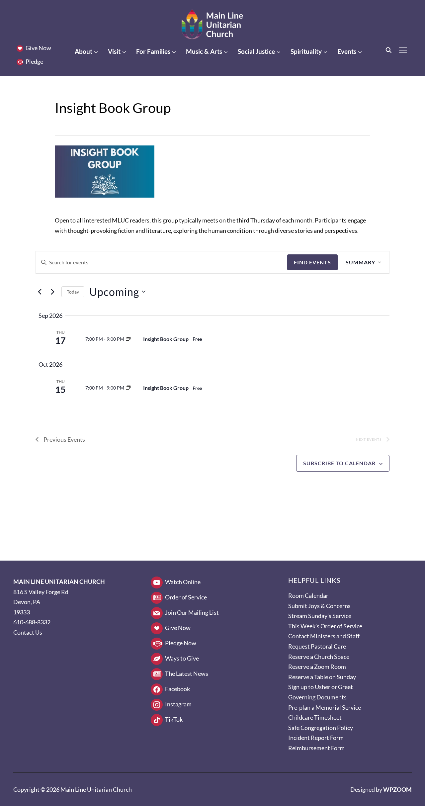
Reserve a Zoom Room (317, 666)
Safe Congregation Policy (320, 727)
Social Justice (256, 51)
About (83, 51)
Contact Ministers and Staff (324, 636)
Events (346, 51)
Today (73, 292)
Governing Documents (317, 697)
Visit (114, 51)
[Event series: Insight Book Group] (128, 339)
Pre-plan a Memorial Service (324, 707)
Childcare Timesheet (315, 717)
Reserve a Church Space (318, 656)
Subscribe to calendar (339, 463)
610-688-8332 (31, 622)
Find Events (312, 262)
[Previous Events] (39, 292)
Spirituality (306, 51)
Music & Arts (204, 51)
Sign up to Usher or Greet (320, 686)
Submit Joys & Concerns (319, 605)
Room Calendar (308, 595)
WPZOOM (397, 789)
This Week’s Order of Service (325, 626)
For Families (153, 51)
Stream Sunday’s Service (319, 615)
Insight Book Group (166, 339)
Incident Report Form (316, 737)
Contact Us (27, 632)
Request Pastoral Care (317, 646)
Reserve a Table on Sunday (322, 676)
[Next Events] (52, 292)
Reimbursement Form (316, 748)
